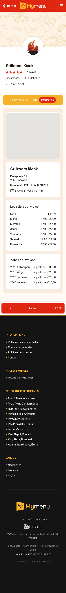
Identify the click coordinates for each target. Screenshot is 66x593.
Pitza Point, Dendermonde (23, 403)
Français (13, 470)
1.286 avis (30, 72)
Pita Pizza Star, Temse (21, 424)
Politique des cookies (20, 352)
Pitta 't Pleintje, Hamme (21, 398)
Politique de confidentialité (23, 342)
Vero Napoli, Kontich (19, 434)
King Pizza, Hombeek (20, 439)
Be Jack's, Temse (18, 429)
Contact (12, 357)
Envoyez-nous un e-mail (29, 190)
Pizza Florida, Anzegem (22, 413)
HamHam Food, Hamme (22, 408)
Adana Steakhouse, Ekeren (23, 444)
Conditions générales (20, 347)
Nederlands (14, 465)
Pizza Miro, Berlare (19, 419)
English (12, 475)
